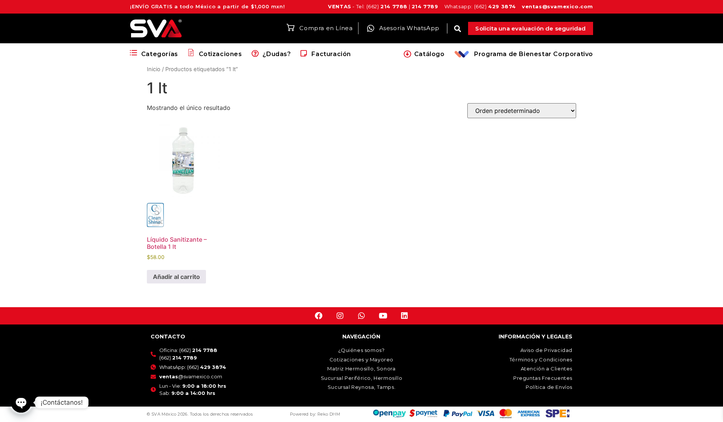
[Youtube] (382, 315)
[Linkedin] (404, 315)
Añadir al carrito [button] (176, 276)
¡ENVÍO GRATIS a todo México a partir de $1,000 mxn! (207, 6)
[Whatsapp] (361, 315)
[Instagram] (340, 315)
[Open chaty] (21, 402)
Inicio (153, 69)
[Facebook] (318, 315)
